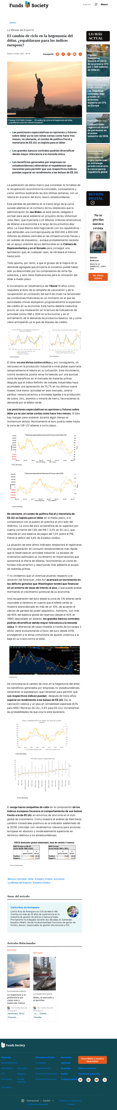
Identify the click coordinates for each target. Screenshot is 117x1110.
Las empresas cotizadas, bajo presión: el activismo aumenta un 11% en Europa (97, 98)
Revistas (66, 1057)
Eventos (66, 1068)
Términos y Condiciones (70, 1100)
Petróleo (38, 1017)
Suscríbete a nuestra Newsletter (92, 1060)
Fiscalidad (40, 1062)
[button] (37, 1101)
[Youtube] (96, 1080)
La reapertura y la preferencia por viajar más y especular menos (16, 998)
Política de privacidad (38, 1104)
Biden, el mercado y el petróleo (43, 999)
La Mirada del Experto (20, 882)
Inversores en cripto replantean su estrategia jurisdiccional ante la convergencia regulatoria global (98, 164)
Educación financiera (45, 1079)
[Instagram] (88, 1080)
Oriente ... (44, 1013)
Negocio (21, 1073)
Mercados (22, 1068)
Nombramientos (9, 1062)
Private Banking (21, 1080)
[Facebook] (63, 54)
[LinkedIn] (57, 54)
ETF (3, 1073)
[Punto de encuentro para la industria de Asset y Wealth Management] (29, 4)
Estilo (64, 1073)
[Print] (74, 54)
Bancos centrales (17, 878)
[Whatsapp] (80, 54)
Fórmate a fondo (45, 1057)
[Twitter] (69, 54)
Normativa (6, 1087)
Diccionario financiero (46, 1073)
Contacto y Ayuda (89, 1073)
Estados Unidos (44, 878)
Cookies (71, 1104)
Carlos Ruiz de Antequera (25, 907)
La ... (36, 1013)
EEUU (21, 1013)
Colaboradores (70, 1079)
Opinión (65, 1062)
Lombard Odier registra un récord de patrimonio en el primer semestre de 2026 (98, 130)
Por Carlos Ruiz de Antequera (17, 1009)
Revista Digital (96, 196)
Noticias (6, 1057)
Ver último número (98, 277)
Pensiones (6, 1079)
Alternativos (7, 1068)
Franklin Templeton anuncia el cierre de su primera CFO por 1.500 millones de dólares (98, 62)
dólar (31, 878)
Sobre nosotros (87, 1068)
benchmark (13, 1013)
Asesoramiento (43, 1068)
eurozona (59, 878)
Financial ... (13, 1017)
